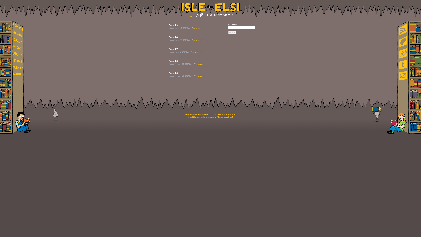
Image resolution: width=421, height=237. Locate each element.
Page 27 (173, 49)
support (18, 68)
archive (18, 34)
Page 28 (173, 37)
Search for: (232, 24)
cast (18, 40)
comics (18, 27)
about (18, 54)
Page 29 (173, 25)
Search (232, 32)
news (18, 47)
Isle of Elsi (210, 10)
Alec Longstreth (198, 28)
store (18, 61)
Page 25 (173, 73)
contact (18, 74)
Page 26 (173, 61)
